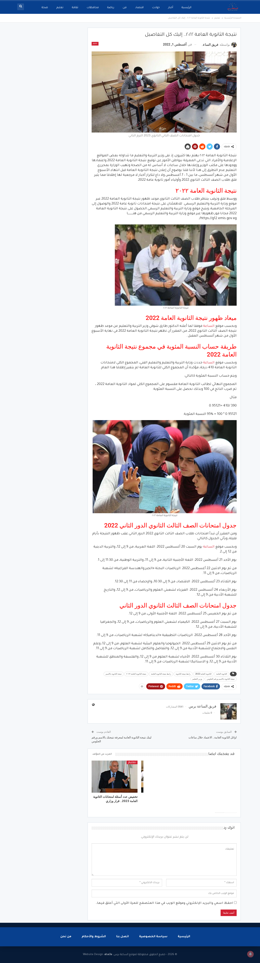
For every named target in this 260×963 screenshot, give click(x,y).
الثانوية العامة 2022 (203, 674)
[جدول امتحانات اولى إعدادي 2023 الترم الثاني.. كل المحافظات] (164, 777)
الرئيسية (186, 7)
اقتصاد (139, 7)
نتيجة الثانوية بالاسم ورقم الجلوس (221, 679)
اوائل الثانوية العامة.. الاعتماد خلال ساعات (212, 737)
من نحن (65, 936)
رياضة (110, 7)
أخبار (170, 7)
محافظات (93, 7)
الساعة (208, 326)
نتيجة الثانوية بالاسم (114, 674)
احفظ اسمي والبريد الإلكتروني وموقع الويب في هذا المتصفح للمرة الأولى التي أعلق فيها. (164, 903)
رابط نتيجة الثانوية (183, 674)
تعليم (59, 7)
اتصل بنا (122, 936)
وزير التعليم (197, 679)
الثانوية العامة (221, 674)
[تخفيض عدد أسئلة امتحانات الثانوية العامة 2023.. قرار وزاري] (115, 777)
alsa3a (108, 954)
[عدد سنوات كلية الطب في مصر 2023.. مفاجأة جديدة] (214, 777)
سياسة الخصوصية (153, 936)
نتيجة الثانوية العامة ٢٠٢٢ (136, 674)
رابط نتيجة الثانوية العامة (161, 674)
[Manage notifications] (250, 954)
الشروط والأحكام (94, 936)
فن (125, 7)
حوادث (156, 7)
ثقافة (75, 7)
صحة (45, 7)
